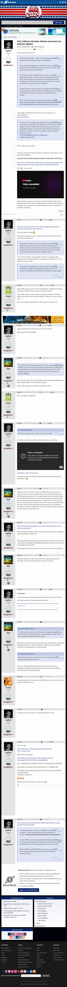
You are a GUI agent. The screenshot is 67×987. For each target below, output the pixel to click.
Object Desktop (5, 948)
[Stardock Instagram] (21, 934)
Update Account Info (58, 960)
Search (15, 26)
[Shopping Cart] (63, 2)
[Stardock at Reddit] (10, 937)
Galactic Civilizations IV (24, 953)
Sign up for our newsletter (10, 975)
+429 (8, 377)
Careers (39, 955)
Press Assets (40, 960)
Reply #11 (20, 622)
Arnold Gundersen (23, 117)
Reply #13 (20, 709)
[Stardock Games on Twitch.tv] (18, 934)
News (38, 957)
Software (4, 945)
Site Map (45, 984)
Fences (3, 955)
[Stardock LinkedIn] (20, 937)
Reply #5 (19, 392)
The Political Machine (23, 960)
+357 (8, 305)
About (38, 948)
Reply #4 (19, 358)
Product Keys (56, 955)
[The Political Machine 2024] (33, 11)
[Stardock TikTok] (17, 937)
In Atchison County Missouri (29, 267)
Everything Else (11, 37)
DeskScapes (4, 957)
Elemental (20, 950)
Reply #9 (19, 555)
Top (63, 219)
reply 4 (30, 430)
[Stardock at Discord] (14, 937)
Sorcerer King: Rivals (23, 967)
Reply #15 (20, 819)
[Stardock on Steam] (25, 934)
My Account (56, 950)
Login (21, 26)
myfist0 (8, 51)
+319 (8, 62)
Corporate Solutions (6, 950)
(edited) (50, 220)
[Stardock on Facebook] (12, 934)
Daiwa (8, 296)
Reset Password (57, 957)
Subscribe (46, 976)
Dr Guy (8, 687)
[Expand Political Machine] (35, 901)
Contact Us (39, 964)
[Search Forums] (65, 2)
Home (4, 37)
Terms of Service (32, 984)
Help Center (56, 948)
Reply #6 (19, 423)
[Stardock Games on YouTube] (15, 934)
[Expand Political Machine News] (37, 906)
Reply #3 (19, 325)
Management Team (42, 953)
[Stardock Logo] (10, 2)
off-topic (61, 211)
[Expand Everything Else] (35, 925)
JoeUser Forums (46, 285)
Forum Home (8, 26)
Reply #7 (19, 488)
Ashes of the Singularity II (24, 948)
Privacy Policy (23, 984)
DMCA (39, 984)
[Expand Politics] (35, 923)
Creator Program (41, 962)
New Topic (58, 22)
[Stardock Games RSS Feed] (23, 937)
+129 (8, 699)
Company (40, 945)
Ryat (8, 369)
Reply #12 (20, 676)
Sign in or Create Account (28, 890)
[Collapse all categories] (64, 901)
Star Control (21, 957)
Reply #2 (19, 285)
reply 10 (32, 629)
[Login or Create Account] (60, 2)
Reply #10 (20, 589)
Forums (39, 967)
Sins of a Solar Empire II (24, 955)
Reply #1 (19, 220)
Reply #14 (20, 742)
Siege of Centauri (22, 964)
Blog (38, 950)
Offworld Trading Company (25, 962)
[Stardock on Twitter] (9, 934)
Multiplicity (4, 960)
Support (56, 945)
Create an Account (58, 953)
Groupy (3, 962)
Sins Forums (39, 49)
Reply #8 (19, 522)
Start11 (3, 953)
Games (20, 945)
